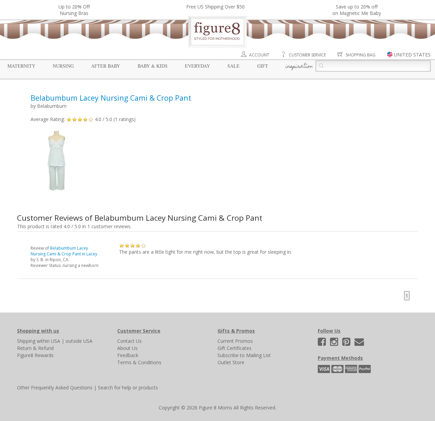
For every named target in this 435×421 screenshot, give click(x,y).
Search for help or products (128, 387)
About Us (127, 348)
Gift (262, 66)
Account (259, 55)
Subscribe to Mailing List (244, 355)
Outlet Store (231, 362)
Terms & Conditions (139, 362)
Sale (233, 66)
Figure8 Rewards (35, 355)
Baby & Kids (153, 66)
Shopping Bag (361, 55)
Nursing (63, 66)
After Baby (105, 66)
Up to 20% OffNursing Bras (74, 9)
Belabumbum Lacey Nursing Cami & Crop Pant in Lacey (64, 251)
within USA (48, 341)
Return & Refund (35, 348)
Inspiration (299, 67)
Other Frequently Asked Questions (54, 387)
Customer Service (307, 55)
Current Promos (235, 341)
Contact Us (129, 341)
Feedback (127, 355)
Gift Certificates (234, 348)
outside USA (79, 341)
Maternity (21, 66)
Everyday (197, 66)
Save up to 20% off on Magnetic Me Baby (356, 9)
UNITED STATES (412, 54)
